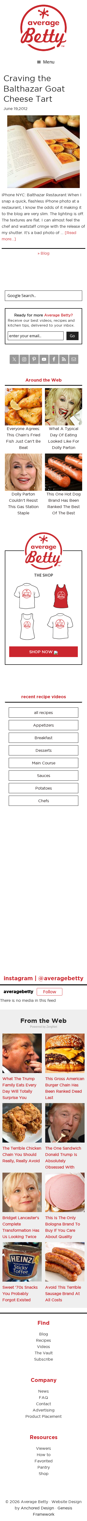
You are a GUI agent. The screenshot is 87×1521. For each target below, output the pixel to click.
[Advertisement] (41, 888)
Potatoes (43, 788)
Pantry (43, 1467)
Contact (43, 1404)
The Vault (44, 1353)
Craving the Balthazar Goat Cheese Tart (34, 88)
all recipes (43, 712)
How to (44, 1454)
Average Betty (43, 28)
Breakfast (43, 738)
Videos (43, 1346)
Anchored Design (37, 1508)
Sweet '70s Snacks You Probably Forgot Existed (20, 1293)
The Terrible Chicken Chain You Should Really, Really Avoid (21, 1154)
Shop (44, 1473)
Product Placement (43, 1416)
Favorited (44, 1461)
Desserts (44, 750)
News (43, 1391)
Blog (45, 253)
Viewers (43, 1448)
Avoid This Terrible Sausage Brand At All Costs (63, 1293)
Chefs (43, 801)
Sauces (43, 775)
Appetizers (43, 725)
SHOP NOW (41, 652)
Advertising (44, 1410)
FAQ (43, 1397)
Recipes (43, 1340)
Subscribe (43, 1359)
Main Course (43, 763)
